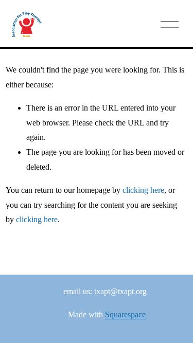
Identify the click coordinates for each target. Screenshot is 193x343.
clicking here (143, 190)
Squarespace (125, 314)
